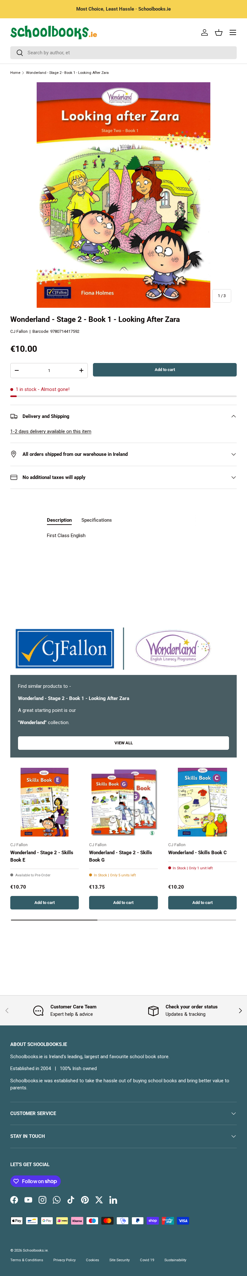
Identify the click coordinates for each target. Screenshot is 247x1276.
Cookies (92, 1260)
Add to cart (165, 369)
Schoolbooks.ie (35, 1250)
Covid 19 (147, 1260)
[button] (219, 32)
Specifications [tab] (96, 520)
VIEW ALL (123, 742)
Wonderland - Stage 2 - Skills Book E (41, 856)
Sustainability (175, 1260)
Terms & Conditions (26, 1260)
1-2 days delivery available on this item (50, 431)
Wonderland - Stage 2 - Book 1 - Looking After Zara (67, 73)
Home (15, 73)
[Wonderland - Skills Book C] (202, 802)
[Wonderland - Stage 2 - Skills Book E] (44, 802)
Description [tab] (59, 520)
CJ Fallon (19, 331)
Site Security (119, 1260)
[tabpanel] (123, 547)
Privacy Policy (64, 1260)
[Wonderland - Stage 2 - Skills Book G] (123, 802)
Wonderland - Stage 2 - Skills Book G (120, 856)
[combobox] (123, 52)
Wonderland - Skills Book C (197, 852)
